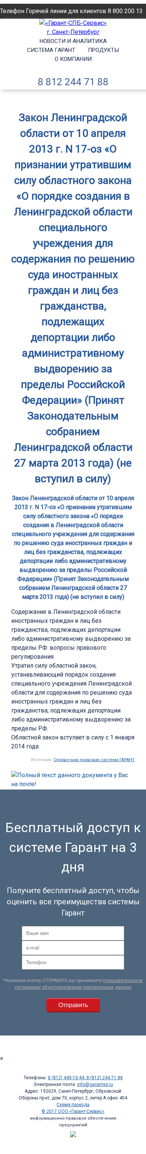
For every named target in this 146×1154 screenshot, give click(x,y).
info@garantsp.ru (95, 1084)
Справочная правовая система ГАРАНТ (94, 759)
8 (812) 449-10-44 (66, 1077)
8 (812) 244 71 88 (104, 1077)
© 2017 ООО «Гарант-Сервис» (73, 1111)
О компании (73, 59)
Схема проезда (73, 1104)
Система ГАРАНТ (51, 50)
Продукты (103, 50)
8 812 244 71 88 (73, 81)
